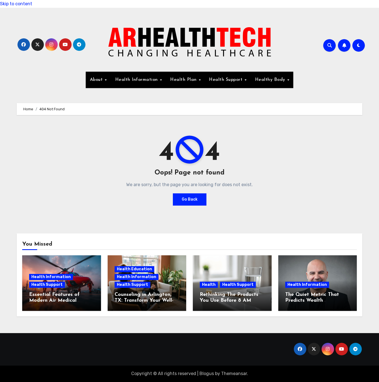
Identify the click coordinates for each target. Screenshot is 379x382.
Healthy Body (271, 80)
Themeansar (234, 373)
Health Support (226, 80)
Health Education (134, 269)
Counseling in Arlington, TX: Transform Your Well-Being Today (144, 300)
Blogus (206, 373)
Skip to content (16, 3)
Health (209, 284)
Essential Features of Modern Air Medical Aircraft (54, 300)
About (97, 80)
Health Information (137, 80)
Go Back (190, 199)
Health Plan (184, 80)
